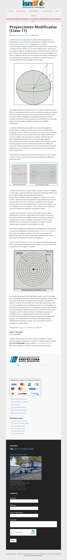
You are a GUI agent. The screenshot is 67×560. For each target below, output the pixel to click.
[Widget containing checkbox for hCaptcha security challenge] (23, 532)
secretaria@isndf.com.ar (44, 343)
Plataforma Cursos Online (19, 402)
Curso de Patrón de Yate (18, 428)
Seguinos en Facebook (18, 413)
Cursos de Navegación (23, 554)
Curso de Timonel (11, 554)
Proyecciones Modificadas (26, 327)
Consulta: (14, 520)
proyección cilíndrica (23, 44)
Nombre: (13, 498)
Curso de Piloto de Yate (17, 431)
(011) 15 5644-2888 (23, 448)
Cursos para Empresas (17, 433)
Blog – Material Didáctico (19, 399)
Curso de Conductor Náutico (19, 421)
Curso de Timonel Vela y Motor (20, 423)
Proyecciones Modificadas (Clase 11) (33, 28)
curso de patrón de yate (30, 339)
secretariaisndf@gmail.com (18, 489)
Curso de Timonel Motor (18, 426)
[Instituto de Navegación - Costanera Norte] (25, 479)
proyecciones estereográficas (46, 231)
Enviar (13, 540)
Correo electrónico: (17, 513)
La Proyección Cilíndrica (23, 35)
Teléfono (13, 505)
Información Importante (19, 410)
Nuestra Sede (15, 405)
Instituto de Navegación (33, 4)
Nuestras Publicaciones (18, 407)
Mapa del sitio (34, 554)
